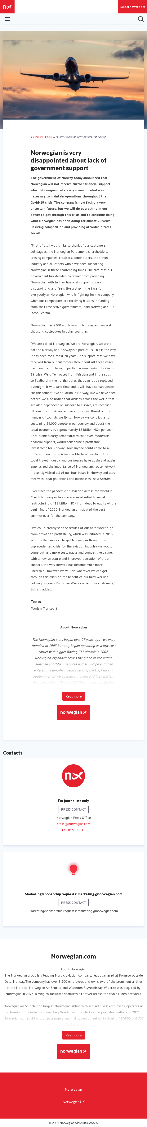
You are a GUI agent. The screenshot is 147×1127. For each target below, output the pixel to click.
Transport (50, 608)
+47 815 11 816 (73, 830)
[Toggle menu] (7, 19)
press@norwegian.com (73, 824)
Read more (73, 696)
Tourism (36, 608)
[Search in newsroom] (141, 19)
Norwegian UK (74, 1102)
